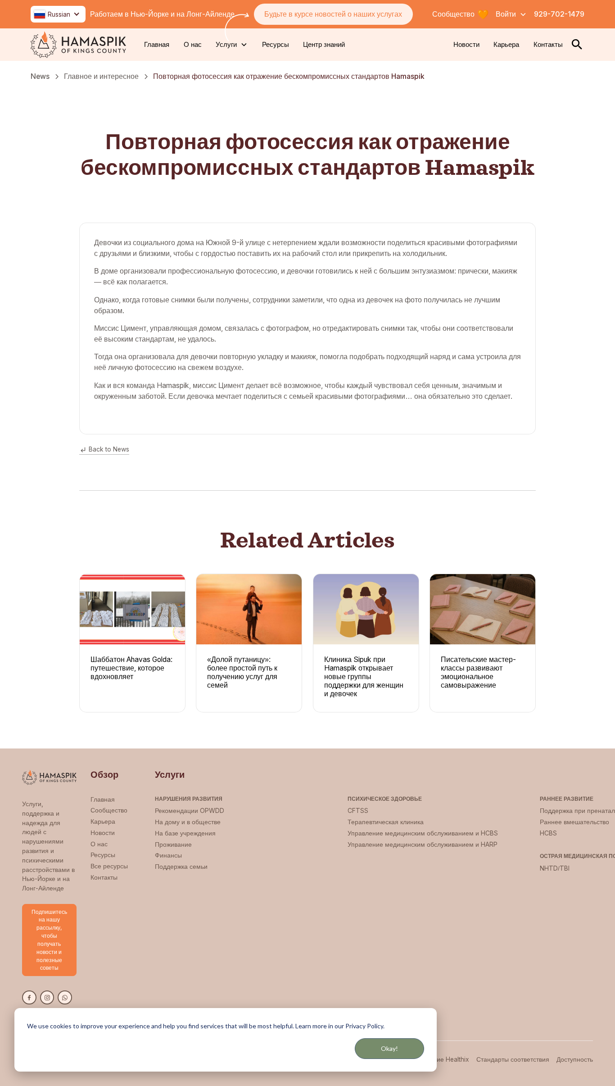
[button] (58, 14)
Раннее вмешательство (574, 822)
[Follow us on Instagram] (47, 997)
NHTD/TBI (555, 868)
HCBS (548, 833)
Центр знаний (324, 44)
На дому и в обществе (188, 822)
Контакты (548, 44)
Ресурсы (275, 44)
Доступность (574, 1059)
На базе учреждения (185, 833)
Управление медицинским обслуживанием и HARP (422, 844)
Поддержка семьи (181, 866)
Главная (156, 44)
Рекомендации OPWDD (189, 810)
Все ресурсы (109, 866)
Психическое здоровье (385, 798)
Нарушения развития (188, 798)
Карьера (506, 44)
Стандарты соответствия (512, 1059)
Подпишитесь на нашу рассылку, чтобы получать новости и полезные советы (49, 940)
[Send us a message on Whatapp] (65, 997)
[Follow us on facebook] (29, 997)
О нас (193, 44)
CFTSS (358, 810)
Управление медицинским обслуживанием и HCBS (423, 833)
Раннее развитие (566, 798)
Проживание (173, 844)
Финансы (168, 855)
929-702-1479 (559, 14)
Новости (466, 44)
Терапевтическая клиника (386, 822)
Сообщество (108, 810)
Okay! (389, 1048)
